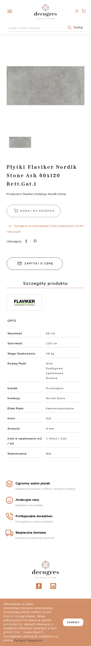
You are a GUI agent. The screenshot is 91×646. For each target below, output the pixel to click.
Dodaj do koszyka (37, 210)
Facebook (39, 586)
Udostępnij (25, 241)
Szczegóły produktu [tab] (45, 283)
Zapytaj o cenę (39, 263)
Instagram (53, 586)
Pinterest (34, 241)
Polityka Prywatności (28, 640)
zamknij (73, 622)
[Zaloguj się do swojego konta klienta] (76, 11)
